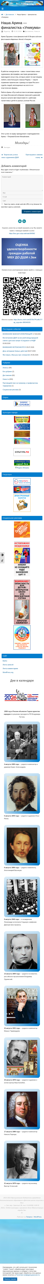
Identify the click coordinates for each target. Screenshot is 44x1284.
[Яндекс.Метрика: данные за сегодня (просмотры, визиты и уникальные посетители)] (22, 467)
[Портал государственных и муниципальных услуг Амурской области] (22, 492)
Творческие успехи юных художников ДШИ (10, 156)
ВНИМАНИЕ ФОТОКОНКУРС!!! (14, 347)
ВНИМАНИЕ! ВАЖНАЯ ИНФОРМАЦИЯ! (17, 334)
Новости (37, 31)
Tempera (29, 1217)
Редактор (7, 31)
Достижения (10, 14)
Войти (5, 661)
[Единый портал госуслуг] (22, 484)
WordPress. (38, 1217)
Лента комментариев (10, 668)
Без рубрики (7, 371)
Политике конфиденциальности (28, 1275)
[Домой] (2, 14)
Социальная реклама (10, 390)
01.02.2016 (17, 31)
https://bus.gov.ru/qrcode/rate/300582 (22, 233)
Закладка (7, 147)
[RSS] (24, 221)
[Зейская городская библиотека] (22, 443)
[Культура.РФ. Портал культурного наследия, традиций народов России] (22, 455)
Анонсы (5, 368)
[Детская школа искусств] (22, 429)
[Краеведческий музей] (22, 436)
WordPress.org (8, 672)
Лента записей (8, 665)
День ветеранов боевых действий (15, 351)
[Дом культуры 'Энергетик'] (22, 422)
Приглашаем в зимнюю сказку (34, 156)
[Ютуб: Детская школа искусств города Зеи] (20, 221)
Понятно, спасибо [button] (10, 1279)
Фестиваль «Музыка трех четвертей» (16, 355)
